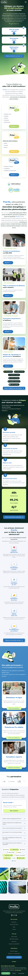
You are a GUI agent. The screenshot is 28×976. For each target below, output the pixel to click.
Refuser (14, 973)
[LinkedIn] (12, 916)
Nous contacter (14, 811)
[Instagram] (14, 916)
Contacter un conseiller (14, 767)
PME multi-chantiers (14, 939)
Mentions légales (14, 951)
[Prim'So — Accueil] (4, 2)
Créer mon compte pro (14, 738)
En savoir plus (18, 970)
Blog (14, 927)
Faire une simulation (14, 708)
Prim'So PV (14, 922)
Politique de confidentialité (14, 953)
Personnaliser (21, 973)
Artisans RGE (14, 936)
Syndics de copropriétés (14, 944)
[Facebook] (16, 916)
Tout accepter (6, 973)
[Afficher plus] (14, 33)
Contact (14, 929)
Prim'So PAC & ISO (14, 924)
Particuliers (14, 941)
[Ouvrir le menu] (25, 2)
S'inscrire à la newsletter (15, 957)
